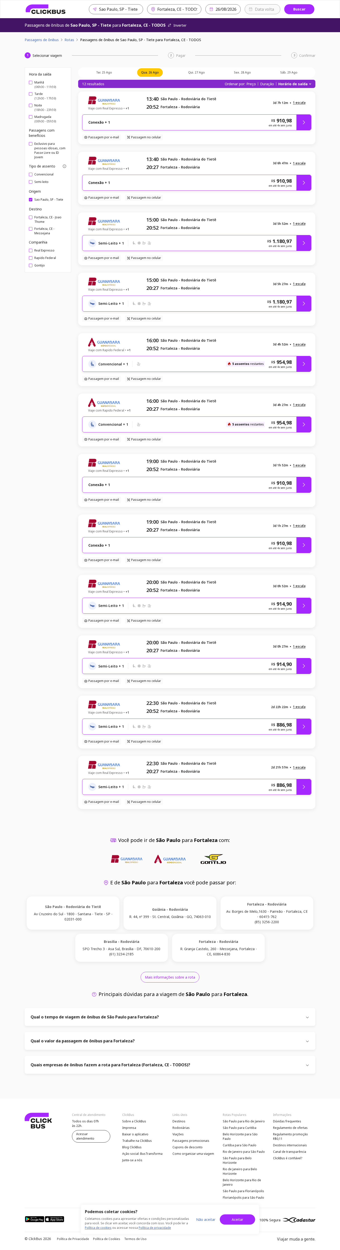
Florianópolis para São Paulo (243, 1197)
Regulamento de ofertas (290, 1128)
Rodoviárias (181, 1128)
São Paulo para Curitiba (239, 1128)
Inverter (179, 25)
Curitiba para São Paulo (239, 1145)
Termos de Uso (135, 1239)
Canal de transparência (289, 1152)
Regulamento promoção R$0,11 (290, 1136)
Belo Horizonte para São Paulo (240, 1136)
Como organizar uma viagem (193, 1154)
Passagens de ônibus (42, 39)
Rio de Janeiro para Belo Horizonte (240, 1171)
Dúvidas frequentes (287, 1121)
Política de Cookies (106, 1239)
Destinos (178, 1121)
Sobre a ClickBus (134, 1121)
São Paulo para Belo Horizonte (237, 1160)
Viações (178, 1134)
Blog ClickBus (132, 1147)
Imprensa (129, 1128)
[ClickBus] (46, 9)
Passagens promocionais (190, 1141)
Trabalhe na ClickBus (137, 1141)
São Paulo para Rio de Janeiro (244, 1121)
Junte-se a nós (132, 1160)
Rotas (69, 39)
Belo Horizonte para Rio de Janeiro (242, 1182)
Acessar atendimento (85, 1136)
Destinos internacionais (290, 1145)
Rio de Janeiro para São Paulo (244, 1152)
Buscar (299, 9)
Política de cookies (98, 1228)
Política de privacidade (155, 1228)
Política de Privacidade (73, 1239)
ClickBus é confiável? (287, 1158)
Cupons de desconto (187, 1147)
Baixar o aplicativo (135, 1134)
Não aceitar (205, 1219)
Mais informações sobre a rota (170, 977)
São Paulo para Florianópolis (243, 1191)
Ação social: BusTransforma (142, 1154)
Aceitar (237, 1219)
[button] (299, 102)
